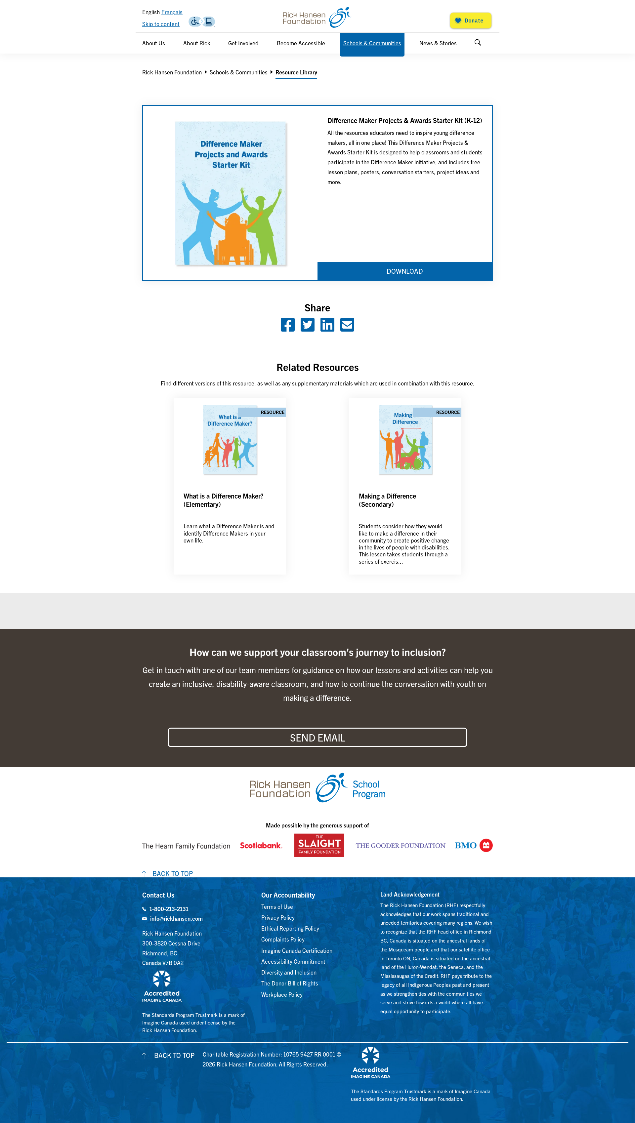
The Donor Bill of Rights (289, 983)
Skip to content (161, 23)
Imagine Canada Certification (296, 950)
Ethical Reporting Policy (290, 928)
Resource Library (296, 71)
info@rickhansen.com (176, 918)
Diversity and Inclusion (289, 972)
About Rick (196, 42)
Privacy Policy (278, 917)
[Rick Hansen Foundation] (317, 17)
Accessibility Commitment (293, 961)
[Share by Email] (347, 328)
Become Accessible (301, 42)
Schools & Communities (372, 42)
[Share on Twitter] (308, 328)
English (151, 11)
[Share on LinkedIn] (327, 328)
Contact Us (158, 895)
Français (172, 11)
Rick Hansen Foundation (172, 71)
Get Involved (243, 42)
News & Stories (438, 42)
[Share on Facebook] (288, 328)
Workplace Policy (282, 994)
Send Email (317, 737)
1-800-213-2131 (169, 908)
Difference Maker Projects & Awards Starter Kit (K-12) (404, 120)
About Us (153, 42)
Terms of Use (277, 906)
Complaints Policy (283, 939)
